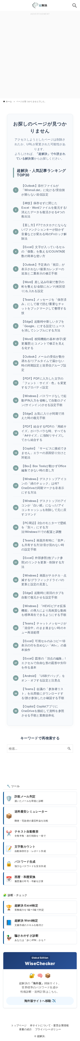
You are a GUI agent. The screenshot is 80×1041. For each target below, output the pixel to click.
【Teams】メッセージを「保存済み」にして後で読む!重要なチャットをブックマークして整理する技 (43, 306)
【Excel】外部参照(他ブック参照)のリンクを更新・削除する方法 (42, 562)
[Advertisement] (40, 56)
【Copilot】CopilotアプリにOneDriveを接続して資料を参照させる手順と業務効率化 (42, 710)
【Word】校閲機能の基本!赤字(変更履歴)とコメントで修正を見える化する (43, 343)
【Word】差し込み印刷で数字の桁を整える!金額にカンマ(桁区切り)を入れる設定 (43, 286)
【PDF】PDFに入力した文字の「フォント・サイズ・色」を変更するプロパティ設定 (43, 382)
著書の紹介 (25, 1029)
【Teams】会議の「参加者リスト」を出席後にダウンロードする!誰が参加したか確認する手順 (42, 693)
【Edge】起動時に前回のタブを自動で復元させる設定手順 (42, 595)
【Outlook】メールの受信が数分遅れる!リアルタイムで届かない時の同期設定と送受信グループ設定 (43, 363)
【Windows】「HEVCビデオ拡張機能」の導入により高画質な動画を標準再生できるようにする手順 (43, 610)
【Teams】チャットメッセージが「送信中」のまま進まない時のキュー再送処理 (43, 627)
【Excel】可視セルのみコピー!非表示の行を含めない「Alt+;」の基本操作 (43, 645)
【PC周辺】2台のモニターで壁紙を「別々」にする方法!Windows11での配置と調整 (43, 527)
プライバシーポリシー (48, 1029)
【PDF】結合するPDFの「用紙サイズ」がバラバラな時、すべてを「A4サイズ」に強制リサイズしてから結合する (43, 433)
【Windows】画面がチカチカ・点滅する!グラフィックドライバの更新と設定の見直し (43, 579)
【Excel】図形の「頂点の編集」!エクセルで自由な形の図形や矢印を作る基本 (43, 662)
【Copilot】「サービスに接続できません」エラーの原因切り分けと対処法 (44, 452)
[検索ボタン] (74, 5)
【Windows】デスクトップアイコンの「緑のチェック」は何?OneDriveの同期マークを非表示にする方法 (43, 485)
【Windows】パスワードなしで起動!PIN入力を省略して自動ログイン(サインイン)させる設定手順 (43, 400)
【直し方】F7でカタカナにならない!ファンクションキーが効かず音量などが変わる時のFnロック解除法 (44, 231)
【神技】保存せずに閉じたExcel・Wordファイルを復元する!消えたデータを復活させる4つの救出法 (44, 209)
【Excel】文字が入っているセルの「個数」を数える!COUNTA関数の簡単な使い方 (43, 251)
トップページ (19, 1025)
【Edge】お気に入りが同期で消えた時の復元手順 (42, 415)
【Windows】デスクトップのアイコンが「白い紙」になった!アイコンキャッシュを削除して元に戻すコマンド (43, 507)
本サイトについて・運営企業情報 (49, 1025)
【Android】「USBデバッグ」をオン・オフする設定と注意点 (43, 678)
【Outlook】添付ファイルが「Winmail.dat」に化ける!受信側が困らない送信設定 (43, 190)
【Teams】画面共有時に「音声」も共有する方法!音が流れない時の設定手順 (43, 544)
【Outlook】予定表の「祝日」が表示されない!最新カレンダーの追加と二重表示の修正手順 (43, 268)
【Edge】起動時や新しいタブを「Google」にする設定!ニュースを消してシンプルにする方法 (43, 325)
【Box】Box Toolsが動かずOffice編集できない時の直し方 (43, 468)
